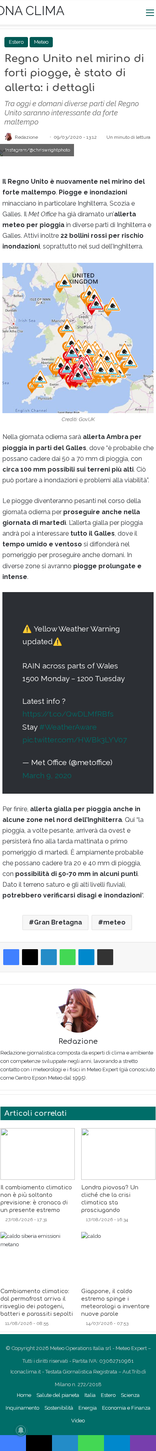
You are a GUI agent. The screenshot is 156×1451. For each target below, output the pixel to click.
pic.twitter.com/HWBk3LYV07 (74, 739)
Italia (90, 1395)
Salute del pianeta (57, 1395)
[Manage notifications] (20, 1430)
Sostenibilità (58, 1408)
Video (78, 1421)
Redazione (26, 137)
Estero (16, 42)
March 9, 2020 (47, 775)
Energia (87, 1408)
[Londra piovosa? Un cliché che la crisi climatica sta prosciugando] (118, 1154)
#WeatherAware (68, 727)
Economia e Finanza (126, 1408)
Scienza (130, 1395)
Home (24, 1395)
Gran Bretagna (58, 922)
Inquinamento (22, 1408)
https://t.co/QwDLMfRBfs (68, 713)
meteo (114, 922)
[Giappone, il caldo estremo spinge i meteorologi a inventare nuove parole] (118, 1258)
